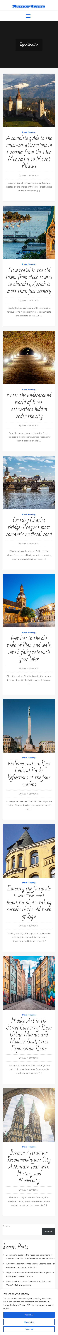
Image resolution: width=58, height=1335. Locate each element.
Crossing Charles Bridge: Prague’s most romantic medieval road (29, 527)
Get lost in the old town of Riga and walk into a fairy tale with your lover (29, 649)
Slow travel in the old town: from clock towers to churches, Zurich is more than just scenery (29, 280)
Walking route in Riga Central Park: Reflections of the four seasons (29, 774)
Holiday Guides (29, 6)
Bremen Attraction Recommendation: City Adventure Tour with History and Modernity (29, 1166)
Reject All (29, 1329)
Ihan (24, 175)
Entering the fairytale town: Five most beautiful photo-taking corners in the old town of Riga (29, 902)
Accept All (29, 1315)
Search (6, 1226)
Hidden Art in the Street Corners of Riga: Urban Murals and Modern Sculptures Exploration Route (29, 1034)
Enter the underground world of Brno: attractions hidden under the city (29, 406)
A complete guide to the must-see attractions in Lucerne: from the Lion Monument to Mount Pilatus (29, 152)
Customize (29, 1322)
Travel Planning (28, 132)
